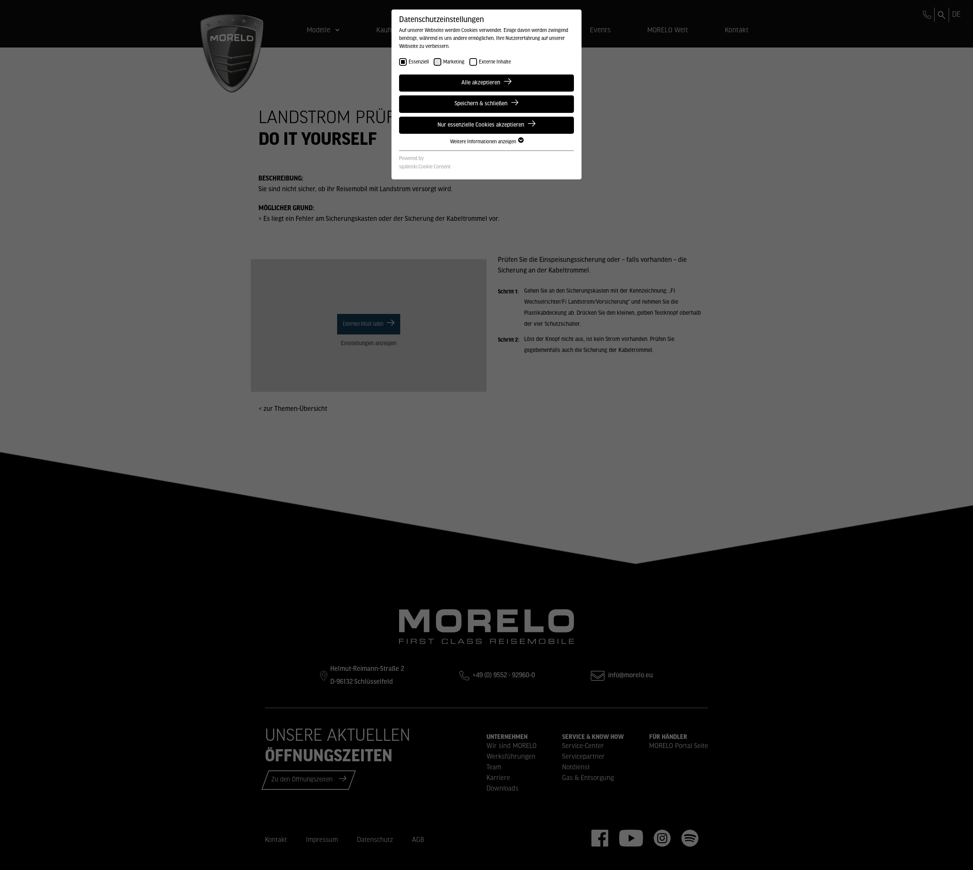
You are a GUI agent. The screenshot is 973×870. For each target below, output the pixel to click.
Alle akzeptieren (480, 83)
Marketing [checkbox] (453, 62)
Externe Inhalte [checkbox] (495, 62)
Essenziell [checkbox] (419, 62)
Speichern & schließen (481, 104)
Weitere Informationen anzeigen (483, 142)
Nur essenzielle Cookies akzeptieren (480, 125)
